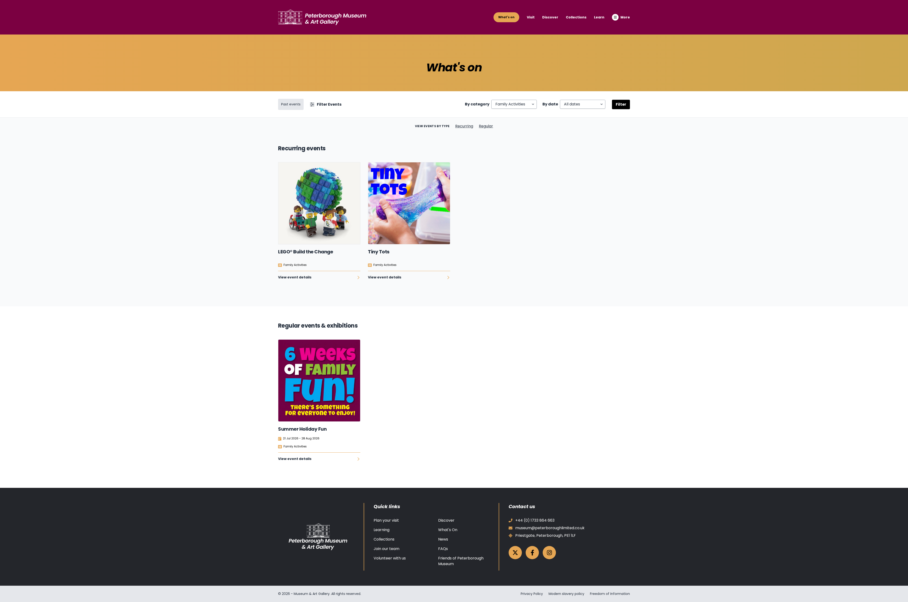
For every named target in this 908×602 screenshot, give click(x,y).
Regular (486, 126)
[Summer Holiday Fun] (319, 380)
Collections (576, 17)
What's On (447, 530)
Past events (291, 104)
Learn (599, 17)
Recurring (464, 126)
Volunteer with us (390, 558)
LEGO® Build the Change (305, 251)
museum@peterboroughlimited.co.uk (550, 528)
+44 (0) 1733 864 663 (534, 520)
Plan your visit (386, 520)
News (443, 539)
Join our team (386, 548)
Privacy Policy (532, 593)
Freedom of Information (610, 593)
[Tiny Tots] (409, 203)
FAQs (443, 548)
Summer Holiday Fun (302, 429)
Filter (621, 104)
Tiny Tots (378, 251)
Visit (531, 17)
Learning (381, 530)
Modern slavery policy (566, 593)
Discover (550, 17)
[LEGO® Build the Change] (319, 203)
